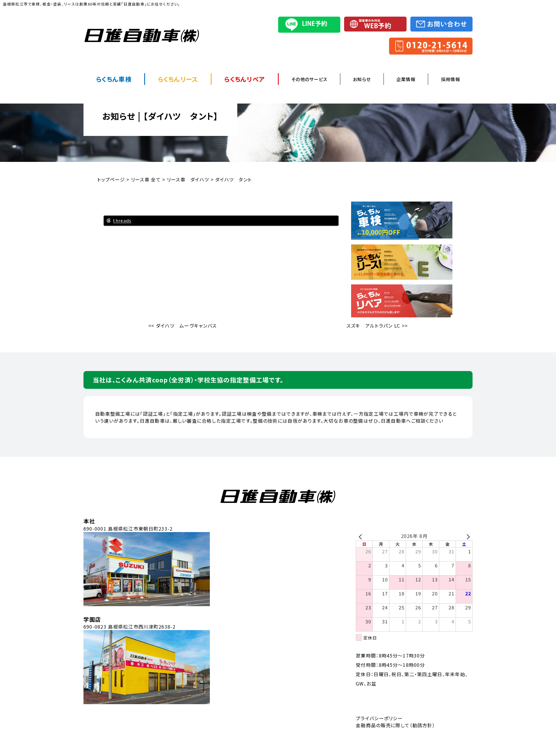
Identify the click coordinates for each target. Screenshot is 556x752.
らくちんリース (178, 79)
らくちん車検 (114, 79)
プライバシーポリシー (379, 718)
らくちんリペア (244, 79)
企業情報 (405, 79)
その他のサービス (309, 79)
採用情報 (450, 79)
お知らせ (362, 79)
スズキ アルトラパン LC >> (377, 325)
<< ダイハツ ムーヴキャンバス (182, 325)
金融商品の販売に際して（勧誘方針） (395, 725)
